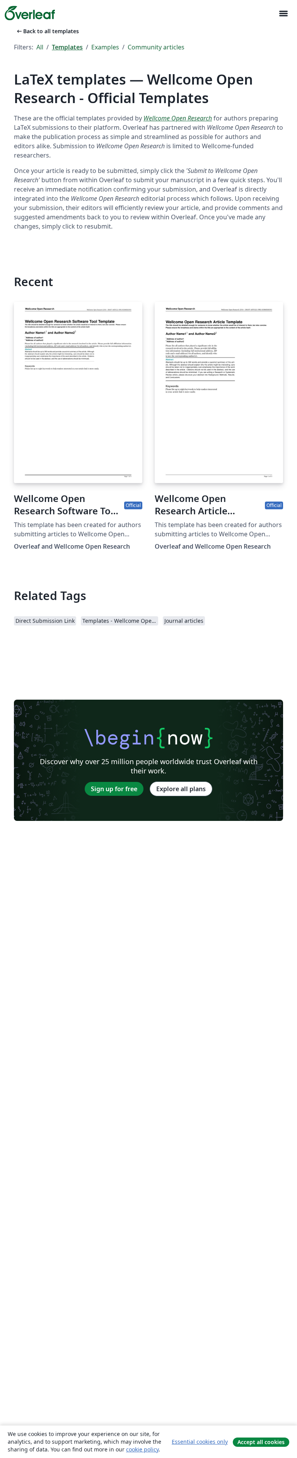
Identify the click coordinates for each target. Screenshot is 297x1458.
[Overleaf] (30, 13)
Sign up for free (114, 789)
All (39, 47)
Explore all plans (181, 789)
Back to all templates (47, 31)
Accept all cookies (261, 1442)
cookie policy (142, 1449)
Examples (105, 47)
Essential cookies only (200, 1441)
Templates (67, 47)
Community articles (156, 47)
